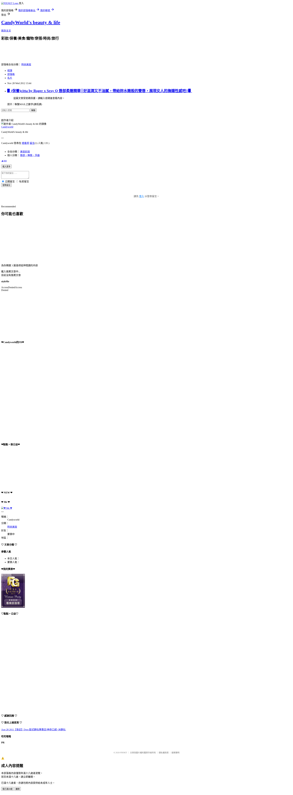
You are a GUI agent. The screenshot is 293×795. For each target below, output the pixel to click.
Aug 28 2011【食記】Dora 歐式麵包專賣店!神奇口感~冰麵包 (33, 729)
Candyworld (7, 127)
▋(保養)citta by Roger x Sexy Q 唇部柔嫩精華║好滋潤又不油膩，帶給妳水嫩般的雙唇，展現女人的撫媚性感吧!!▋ (99, 91)
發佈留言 (6, 185)
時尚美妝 (26, 64)
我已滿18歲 (7, 789)
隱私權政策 (164, 752)
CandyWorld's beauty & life (30, 22)
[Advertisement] (56, 47)
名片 (9, 78)
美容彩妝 (25, 151)
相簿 (9, 70)
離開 (18, 789)
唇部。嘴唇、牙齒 (30, 155)
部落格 (11, 74)
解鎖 (33, 110)
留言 (32, 143)
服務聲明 (175, 752)
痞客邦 (25, 143)
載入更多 (6, 166)
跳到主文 (6, 30)
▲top (4, 160)
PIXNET (123, 752)
